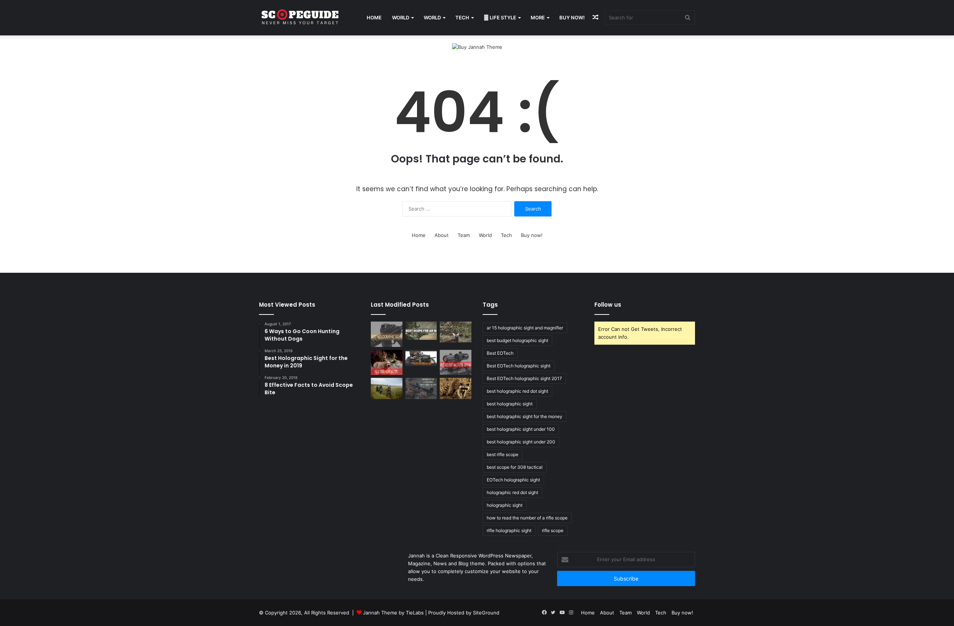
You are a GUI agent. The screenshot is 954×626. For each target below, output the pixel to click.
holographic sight (504, 505)
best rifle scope (502, 454)
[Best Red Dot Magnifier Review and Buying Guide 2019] (455, 362)
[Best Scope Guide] (300, 17)
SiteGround (486, 613)
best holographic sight (510, 404)
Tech (462, 17)
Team (464, 235)
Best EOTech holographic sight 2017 (524, 378)
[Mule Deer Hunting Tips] (386, 362)
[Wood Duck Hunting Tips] (386, 388)
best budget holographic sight (517, 340)
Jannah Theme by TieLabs (393, 613)
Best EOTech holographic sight (518, 366)
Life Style (502, 17)
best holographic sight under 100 (521, 429)
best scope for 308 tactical (515, 467)
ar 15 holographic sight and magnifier (525, 328)
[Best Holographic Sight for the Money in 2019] (386, 334)
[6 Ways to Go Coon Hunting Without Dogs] (455, 388)
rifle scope (552, 530)
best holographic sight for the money (524, 416)
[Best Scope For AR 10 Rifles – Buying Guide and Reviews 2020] (421, 331)
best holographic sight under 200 (521, 442)
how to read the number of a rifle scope (527, 518)
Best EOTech (500, 353)
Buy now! (572, 17)
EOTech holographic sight (513, 480)
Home (374, 17)
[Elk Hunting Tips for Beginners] (455, 332)
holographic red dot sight (512, 492)
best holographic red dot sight (517, 391)
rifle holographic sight (509, 530)
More (538, 17)
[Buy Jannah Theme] (477, 47)
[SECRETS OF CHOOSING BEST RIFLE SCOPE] (421, 388)
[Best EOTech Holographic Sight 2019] (421, 358)
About (442, 235)
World (400, 17)
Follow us (607, 305)
